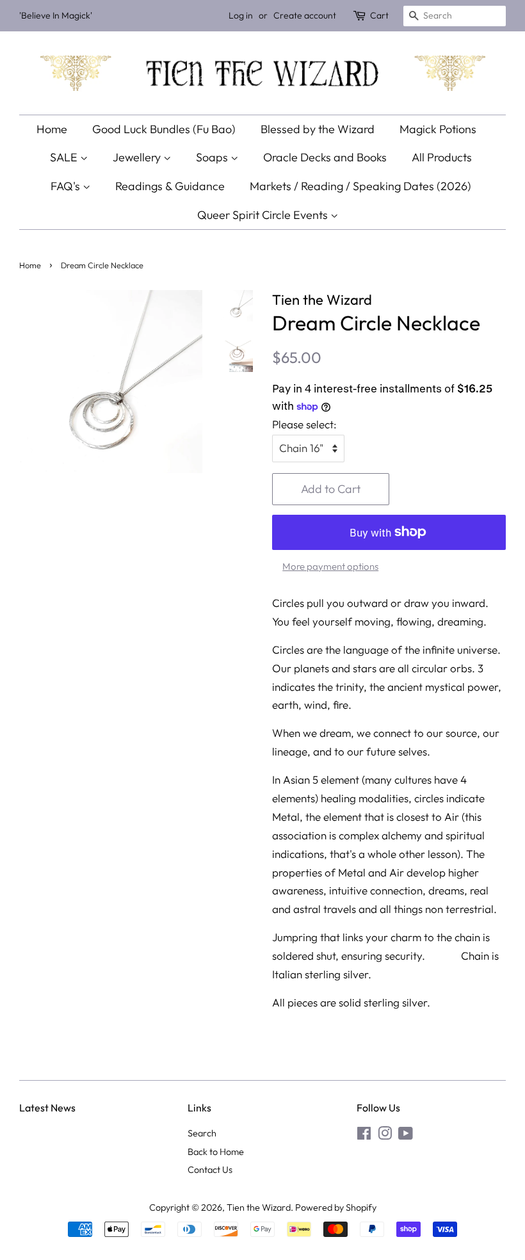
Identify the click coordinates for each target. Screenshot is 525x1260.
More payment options (330, 566)
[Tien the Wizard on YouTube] (405, 1136)
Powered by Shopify (335, 1207)
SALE (65, 157)
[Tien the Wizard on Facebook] (364, 1136)
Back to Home (216, 1152)
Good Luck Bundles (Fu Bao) (164, 129)
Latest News (47, 1107)
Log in (241, 15)
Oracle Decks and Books (325, 157)
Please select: (304, 424)
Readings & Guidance (170, 186)
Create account (304, 15)
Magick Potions (438, 129)
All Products (442, 157)
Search (202, 1133)
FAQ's (67, 186)
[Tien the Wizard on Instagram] (385, 1136)
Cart (379, 15)
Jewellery (138, 157)
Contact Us (210, 1169)
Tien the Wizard (259, 1207)
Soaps (213, 157)
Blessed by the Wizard (318, 129)
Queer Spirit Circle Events (263, 214)
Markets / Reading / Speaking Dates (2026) (360, 186)
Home (51, 129)
